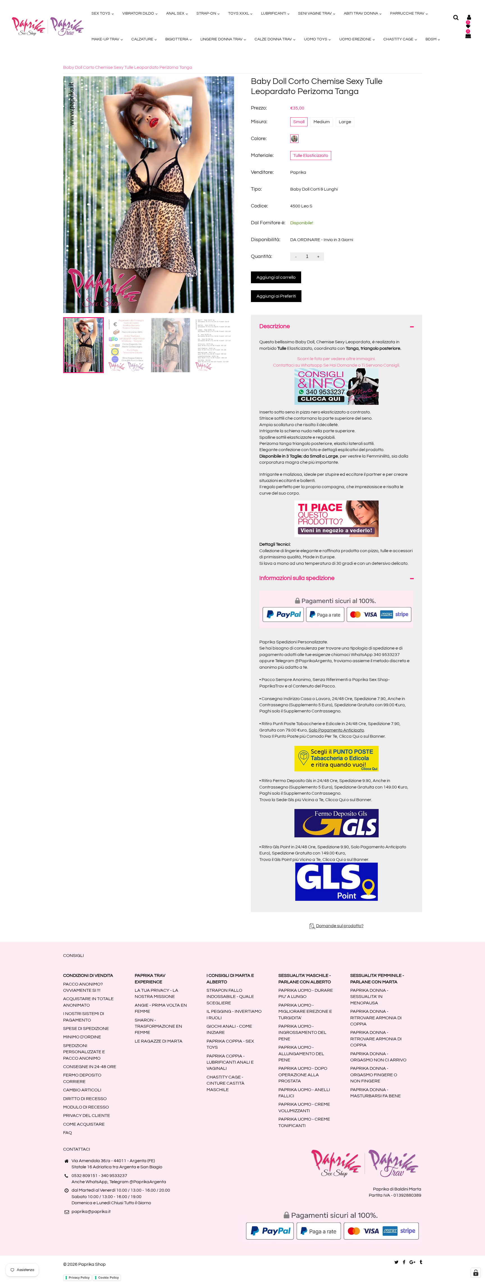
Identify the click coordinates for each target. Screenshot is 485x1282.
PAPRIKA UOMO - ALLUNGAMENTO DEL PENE (301, 1053)
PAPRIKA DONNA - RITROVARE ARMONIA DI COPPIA (376, 1017)
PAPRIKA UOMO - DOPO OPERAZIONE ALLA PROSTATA (302, 1074)
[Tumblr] (421, 1262)
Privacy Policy (79, 1277)
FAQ (67, 1132)
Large (345, 122)
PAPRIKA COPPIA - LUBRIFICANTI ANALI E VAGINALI (230, 1062)
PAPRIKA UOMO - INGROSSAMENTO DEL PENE (302, 1032)
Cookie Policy (108, 1277)
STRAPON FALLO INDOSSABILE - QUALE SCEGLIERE (230, 996)
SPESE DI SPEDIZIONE (86, 1028)
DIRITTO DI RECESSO (85, 1098)
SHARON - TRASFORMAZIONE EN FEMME (158, 1026)
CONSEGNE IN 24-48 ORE (89, 1066)
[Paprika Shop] (48, 26)
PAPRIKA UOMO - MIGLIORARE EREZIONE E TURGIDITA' (305, 1011)
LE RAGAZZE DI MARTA (158, 1041)
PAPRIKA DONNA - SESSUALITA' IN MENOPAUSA (369, 996)
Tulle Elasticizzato (310, 155)
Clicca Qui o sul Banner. (362, 736)
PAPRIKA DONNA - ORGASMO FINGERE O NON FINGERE (373, 1074)
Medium (322, 122)
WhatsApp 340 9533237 (375, 654)
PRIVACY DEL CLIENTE (86, 1115)
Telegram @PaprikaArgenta (303, 661)
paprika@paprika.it (91, 1211)
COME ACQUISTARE (84, 1124)
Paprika (298, 172)
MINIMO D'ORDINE (82, 1037)
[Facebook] (404, 1262)
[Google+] (412, 1262)
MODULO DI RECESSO (86, 1107)
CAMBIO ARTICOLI (82, 1090)
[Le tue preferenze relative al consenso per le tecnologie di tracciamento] (476, 1273)
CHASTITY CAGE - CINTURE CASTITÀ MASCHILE (225, 1083)
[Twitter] (396, 1262)
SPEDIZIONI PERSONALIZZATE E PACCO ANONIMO (84, 1052)
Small (299, 122)
